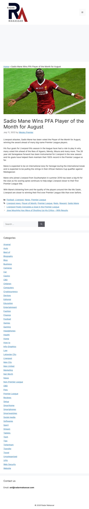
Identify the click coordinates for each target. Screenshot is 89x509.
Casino (6, 276)
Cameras (7, 268)
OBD (5, 386)
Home (6, 66)
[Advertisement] (44, 42)
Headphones (9, 331)
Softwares (8, 421)
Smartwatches (10, 413)
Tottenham (8, 445)
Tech (5, 437)
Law (5, 350)
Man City (7, 362)
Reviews (7, 397)
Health (6, 335)
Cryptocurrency (10, 291)
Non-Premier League (13, 382)
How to (6, 342)
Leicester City (9, 354)
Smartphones (9, 409)
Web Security (9, 464)
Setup (6, 401)
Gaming (7, 327)
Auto (5, 248)
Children (7, 284)
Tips (5, 441)
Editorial (7, 299)
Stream (6, 429)
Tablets (6, 433)
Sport (6, 425)
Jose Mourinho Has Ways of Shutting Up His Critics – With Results (37, 210)
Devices (7, 295)
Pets (5, 390)
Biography (8, 256)
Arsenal (7, 244)
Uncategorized (10, 456)
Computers (8, 288)
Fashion (7, 311)
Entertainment (10, 307)
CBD (5, 280)
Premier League (38, 200)
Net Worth (8, 374)
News (27, 200)
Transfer (7, 449)
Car (5, 272)
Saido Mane (73, 203)
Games (6, 323)
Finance (7, 315)
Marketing (8, 370)
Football (10, 200)
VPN (5, 460)
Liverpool (19, 200)
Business (7, 264)
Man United (8, 366)
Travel (6, 452)
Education (8, 303)
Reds (56, 203)
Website (7, 468)
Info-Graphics (9, 346)
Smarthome (8, 405)
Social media (9, 417)
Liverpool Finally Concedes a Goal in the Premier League (33, 207)
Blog (5, 260)
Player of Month (29, 203)
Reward (63, 203)
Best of (6, 252)
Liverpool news (14, 203)
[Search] (41, 224)
